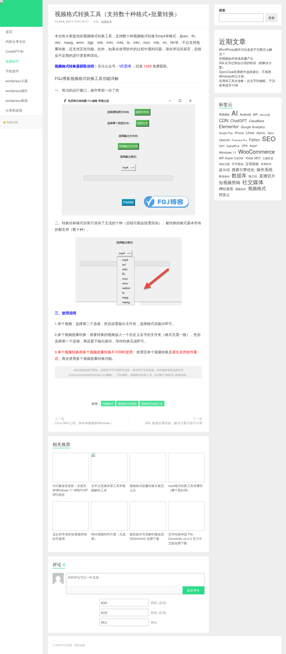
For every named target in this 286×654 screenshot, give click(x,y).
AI (234, 113)
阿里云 (224, 194)
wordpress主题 (17, 80)
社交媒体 (253, 182)
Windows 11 (227, 152)
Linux (250, 132)
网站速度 (226, 189)
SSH (221, 146)
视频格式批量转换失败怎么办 (147, 487)
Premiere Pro (239, 140)
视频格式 (108, 403)
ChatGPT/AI (14, 51)
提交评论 (193, 590)
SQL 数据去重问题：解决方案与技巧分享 (173, 423)
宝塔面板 (252, 163)
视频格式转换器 (127, 403)
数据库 (239, 175)
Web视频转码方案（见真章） (108, 536)
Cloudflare (256, 121)
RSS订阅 (12, 122)
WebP (253, 146)
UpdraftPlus (233, 146)
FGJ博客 (21, 13)
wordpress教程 (17, 100)
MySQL (261, 133)
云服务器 (268, 158)
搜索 (222, 10)
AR (255, 114)
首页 (9, 31)
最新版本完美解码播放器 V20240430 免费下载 (147, 536)
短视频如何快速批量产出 (236, 58)
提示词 (224, 169)
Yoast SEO (253, 158)
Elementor (229, 126)
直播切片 (267, 176)
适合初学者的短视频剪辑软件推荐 (70, 536)
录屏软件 (266, 164)
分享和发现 (14, 110)
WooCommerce (256, 151)
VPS (245, 145)
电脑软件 (12, 61)
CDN (223, 120)
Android (245, 114)
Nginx (271, 133)
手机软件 (12, 71)
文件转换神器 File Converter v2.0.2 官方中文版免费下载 (185, 538)
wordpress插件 (17, 90)
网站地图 (79, 645)
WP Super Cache (231, 158)
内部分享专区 (16, 41)
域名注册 (224, 164)
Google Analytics (253, 127)
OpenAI (224, 140)
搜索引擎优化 (243, 169)
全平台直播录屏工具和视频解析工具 (108, 487)
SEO (268, 138)
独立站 (252, 176)
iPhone (239, 133)
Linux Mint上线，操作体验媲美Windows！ (84, 423)
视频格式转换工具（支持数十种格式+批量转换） (117, 13)
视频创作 (240, 189)
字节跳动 (237, 164)
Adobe (224, 114)
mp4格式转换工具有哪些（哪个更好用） (185, 487)
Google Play (226, 133)
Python (254, 140)
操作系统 (265, 169)
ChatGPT (238, 120)
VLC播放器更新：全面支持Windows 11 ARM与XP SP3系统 (70, 490)
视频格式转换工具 (152, 403)
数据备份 (224, 176)
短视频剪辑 (229, 182)
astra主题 (265, 114)
